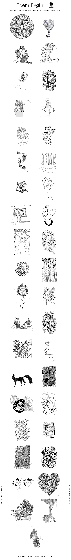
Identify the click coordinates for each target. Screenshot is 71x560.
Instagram (21, 556)
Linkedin (36, 556)
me (69, 503)
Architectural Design (24, 10)
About (59, 10)
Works (53, 10)
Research (13, 10)
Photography (37, 10)
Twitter (29, 556)
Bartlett (43, 556)
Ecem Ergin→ (33, 5)
